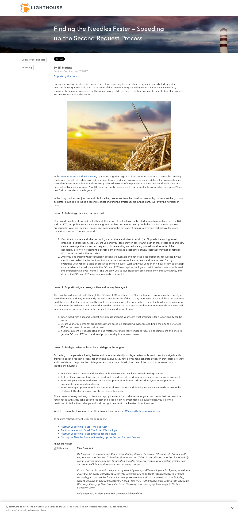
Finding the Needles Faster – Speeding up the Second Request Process (100, 437)
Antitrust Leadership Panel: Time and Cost (84, 426)
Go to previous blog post (33, 59)
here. (43, 510)
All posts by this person (66, 76)
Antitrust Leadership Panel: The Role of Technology (89, 430)
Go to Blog (27, 67)
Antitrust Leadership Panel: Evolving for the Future (88, 433)
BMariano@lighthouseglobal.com (142, 411)
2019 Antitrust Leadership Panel (78, 176)
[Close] (232, 508)
